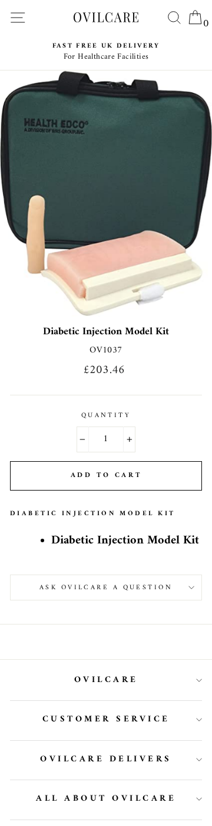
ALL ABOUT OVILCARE (106, 799)
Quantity (106, 415)
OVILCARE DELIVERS (106, 759)
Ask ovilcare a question (106, 587)
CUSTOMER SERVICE (106, 719)
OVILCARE (106, 680)
